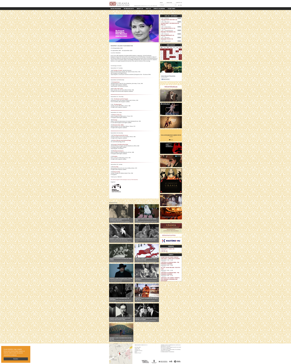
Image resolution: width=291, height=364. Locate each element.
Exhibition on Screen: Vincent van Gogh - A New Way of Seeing (170, 257)
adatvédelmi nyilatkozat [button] (10, 355)
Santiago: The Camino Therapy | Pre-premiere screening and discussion (170, 279)
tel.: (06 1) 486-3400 (152, 5)
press (136, 351)
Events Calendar (159, 8)
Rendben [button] (15, 358)
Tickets (179, 18)
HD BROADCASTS (129, 8)
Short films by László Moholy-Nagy (122, 140)
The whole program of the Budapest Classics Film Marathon (124, 179)
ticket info (137, 348)
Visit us (148, 8)
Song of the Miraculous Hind (120, 144)
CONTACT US (179, 2)
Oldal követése (166, 79)
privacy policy (138, 352)
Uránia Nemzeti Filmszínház (168, 76)
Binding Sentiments (118, 151)
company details (138, 350)
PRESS (161, 2)
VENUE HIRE (169, 2)
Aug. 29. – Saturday (171, 16)
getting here (138, 347)
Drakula (115, 156)
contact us (137, 349)
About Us (140, 8)
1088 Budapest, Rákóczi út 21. (141, 5)
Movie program (116, 8)
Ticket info (171, 8)
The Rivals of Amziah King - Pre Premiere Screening (170, 263)
